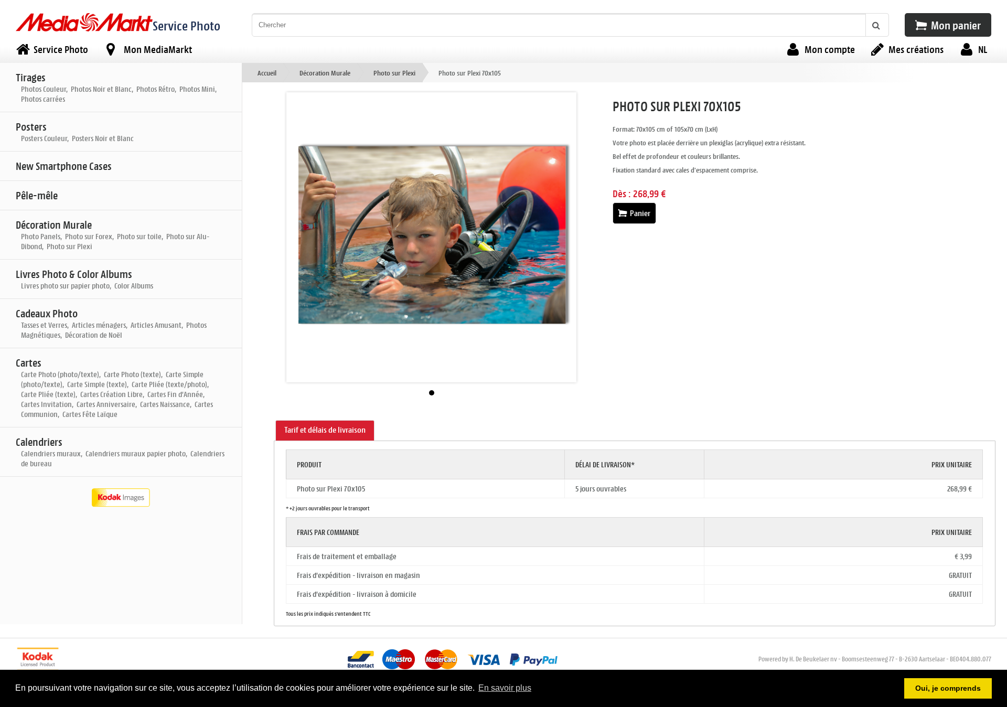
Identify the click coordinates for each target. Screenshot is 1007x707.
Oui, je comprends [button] (948, 688)
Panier (639, 213)
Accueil (267, 72)
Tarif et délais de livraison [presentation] (325, 430)
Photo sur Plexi (394, 72)
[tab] (324, 430)
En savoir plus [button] (504, 687)
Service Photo (186, 25)
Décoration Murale (324, 72)
